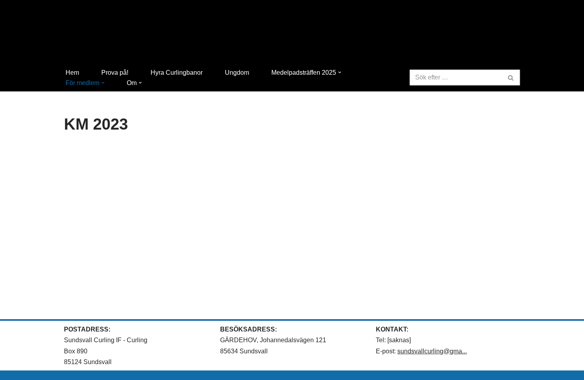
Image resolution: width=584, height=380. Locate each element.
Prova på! (114, 72)
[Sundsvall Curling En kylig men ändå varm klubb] (292, 33)
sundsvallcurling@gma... (432, 351)
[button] (339, 72)
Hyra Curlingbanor (177, 72)
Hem (72, 72)
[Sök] (511, 77)
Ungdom (237, 72)
